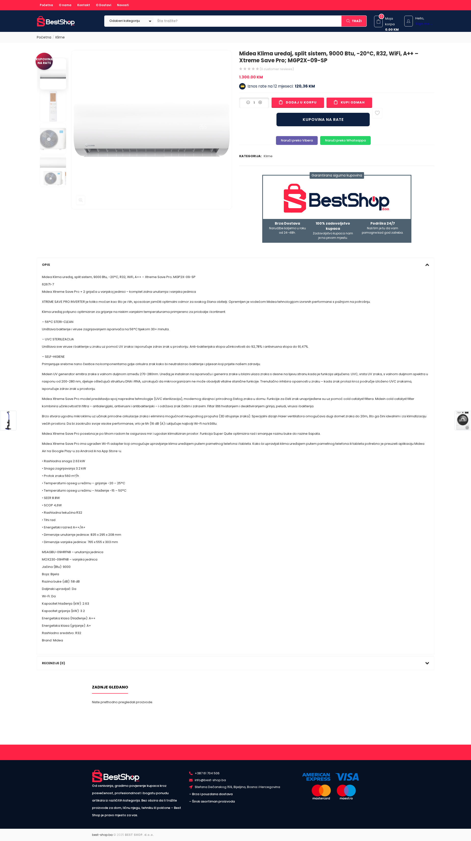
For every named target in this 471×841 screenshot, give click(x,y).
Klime (60, 37)
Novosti (123, 5)
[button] (129, 21)
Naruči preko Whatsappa (345, 140)
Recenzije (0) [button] (53, 663)
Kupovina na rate (323, 119)
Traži (357, 21)
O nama (65, 5)
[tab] (235, 264)
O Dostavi (103, 5)
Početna (46, 5)
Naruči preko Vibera (297, 140)
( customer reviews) (277, 69)
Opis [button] (46, 264)
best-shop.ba (102, 835)
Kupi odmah (353, 102)
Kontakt (83, 5)
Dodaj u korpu (301, 102)
